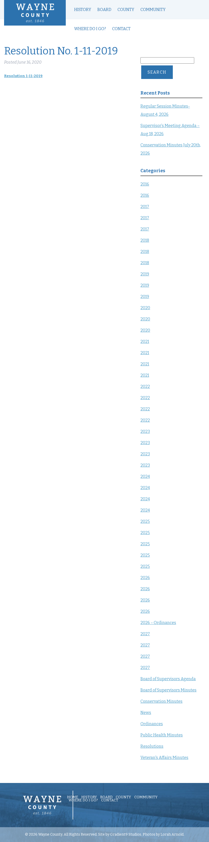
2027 (145, 633)
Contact (121, 28)
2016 (144, 184)
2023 (145, 431)
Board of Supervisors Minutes (168, 690)
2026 (145, 577)
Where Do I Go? (90, 28)
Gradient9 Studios (125, 834)
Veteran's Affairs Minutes (164, 757)
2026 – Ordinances (158, 622)
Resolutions (151, 746)
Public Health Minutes (161, 735)
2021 (144, 341)
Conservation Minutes (161, 701)
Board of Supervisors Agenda (168, 678)
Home (72, 797)
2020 (145, 307)
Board (104, 9)
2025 (145, 521)
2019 (144, 274)
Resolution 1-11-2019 (23, 76)
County (125, 9)
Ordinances (151, 723)
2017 (144, 206)
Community (153, 9)
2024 (145, 476)
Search (157, 72)
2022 (145, 386)
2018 (144, 240)
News (145, 712)
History (82, 9)
